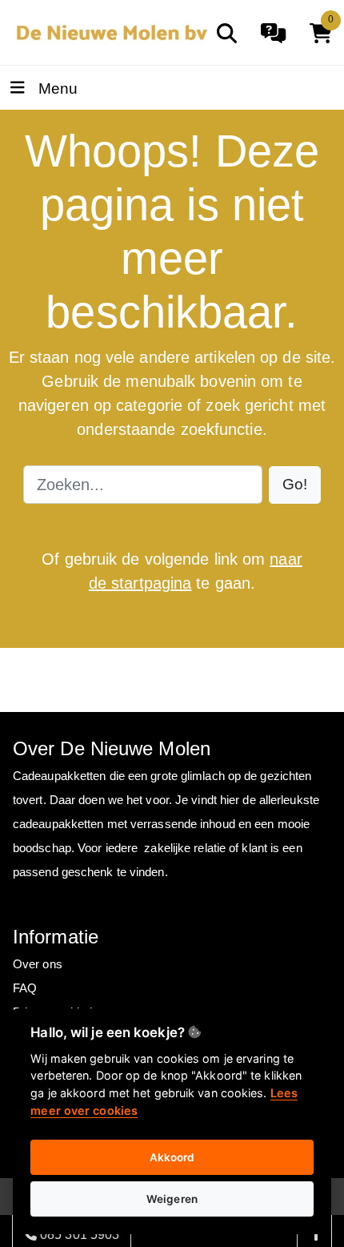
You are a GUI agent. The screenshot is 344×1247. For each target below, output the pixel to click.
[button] (295, 485)
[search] (227, 33)
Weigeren (172, 1199)
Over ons (37, 964)
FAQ (25, 988)
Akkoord (172, 1157)
